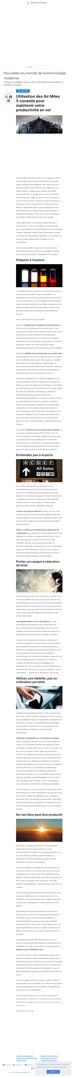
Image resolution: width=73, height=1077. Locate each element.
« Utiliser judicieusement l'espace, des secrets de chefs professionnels (26, 1058)
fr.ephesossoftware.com (22, 1072)
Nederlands (19, 1065)
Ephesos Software (38, 3)
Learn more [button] (63, 1067)
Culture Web (22, 91)
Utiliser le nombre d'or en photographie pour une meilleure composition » (49, 1058)
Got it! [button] (53, 1072)
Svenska (30, 1065)
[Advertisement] (36, 22)
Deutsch (8, 1065)
